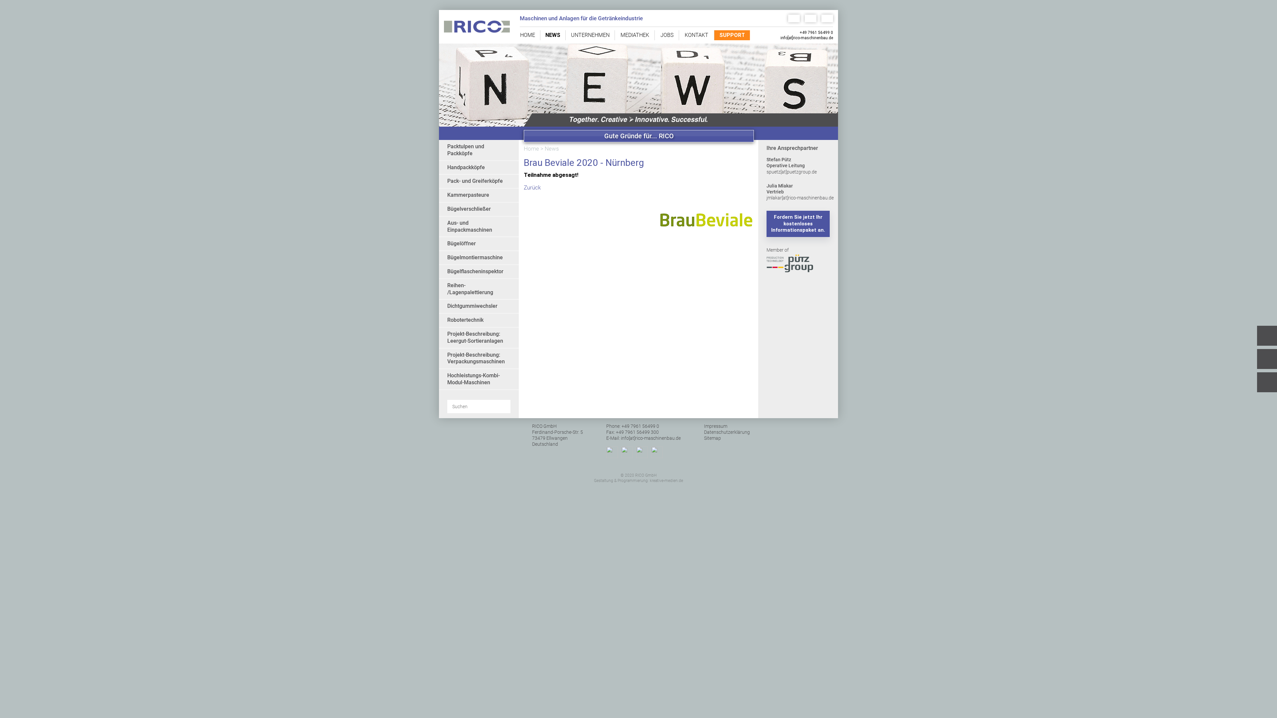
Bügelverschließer (469, 209)
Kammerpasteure (468, 195)
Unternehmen (590, 35)
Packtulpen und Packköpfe (465, 150)
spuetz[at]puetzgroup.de (792, 172)
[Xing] (657, 452)
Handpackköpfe (466, 167)
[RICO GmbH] (477, 27)
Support (732, 35)
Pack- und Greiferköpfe (475, 181)
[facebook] (627, 452)
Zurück (532, 187)
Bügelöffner (461, 243)
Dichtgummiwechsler (472, 306)
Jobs (666, 35)
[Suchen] (503, 406)
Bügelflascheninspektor (475, 271)
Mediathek (635, 35)
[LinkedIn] (612, 452)
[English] (808, 18)
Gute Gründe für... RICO (639, 136)
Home (527, 35)
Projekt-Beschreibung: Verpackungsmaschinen (476, 358)
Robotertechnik (465, 320)
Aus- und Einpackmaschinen (469, 226)
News (552, 35)
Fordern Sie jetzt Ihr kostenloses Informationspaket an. (798, 223)
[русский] (824, 18)
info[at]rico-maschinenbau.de (806, 38)
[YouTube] (642, 452)
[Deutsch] (791, 18)
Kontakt (696, 35)
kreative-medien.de (666, 480)
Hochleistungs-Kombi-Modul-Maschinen (473, 379)
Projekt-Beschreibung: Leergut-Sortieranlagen (475, 337)
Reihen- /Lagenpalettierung (470, 289)
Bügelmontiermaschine (475, 257)
